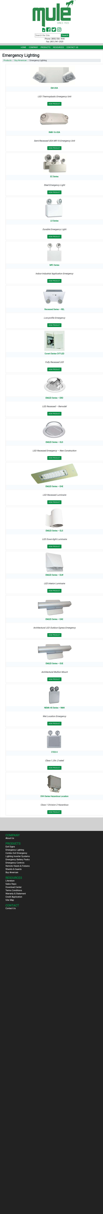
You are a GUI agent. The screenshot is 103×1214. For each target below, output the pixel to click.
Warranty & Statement (15, 893)
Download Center (13, 887)
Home (23, 47)
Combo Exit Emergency (16, 853)
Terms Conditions (13, 890)
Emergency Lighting (14, 850)
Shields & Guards (13, 869)
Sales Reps (10, 884)
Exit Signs (10, 846)
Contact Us (72, 47)
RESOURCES (58, 47)
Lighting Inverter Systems (17, 856)
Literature (9, 880)
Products (45, 47)
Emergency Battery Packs (17, 859)
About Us (9, 838)
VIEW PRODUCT (54, 104)
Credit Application (13, 897)
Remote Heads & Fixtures (17, 866)
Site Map (9, 900)
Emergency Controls (14, 862)
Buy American (20, 60)
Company (33, 47)
